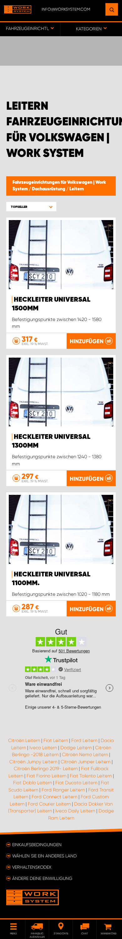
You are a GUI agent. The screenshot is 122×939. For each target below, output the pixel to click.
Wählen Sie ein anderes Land (44, 855)
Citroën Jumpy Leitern (33, 762)
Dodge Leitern (76, 748)
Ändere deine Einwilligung (42, 878)
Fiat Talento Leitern (91, 776)
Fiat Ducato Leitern (76, 783)
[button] (31, 207)
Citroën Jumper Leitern (85, 762)
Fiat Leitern (55, 740)
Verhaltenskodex (31, 867)
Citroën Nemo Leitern (85, 754)
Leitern (76, 189)
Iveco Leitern (43, 748)
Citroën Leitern (24, 740)
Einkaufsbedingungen (37, 844)
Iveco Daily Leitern (75, 811)
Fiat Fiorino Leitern (46, 776)
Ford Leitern (84, 740)
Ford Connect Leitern (54, 797)
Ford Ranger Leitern (63, 790)
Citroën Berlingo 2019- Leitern (46, 768)
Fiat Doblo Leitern (32, 783)
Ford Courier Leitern (49, 804)
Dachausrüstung (49, 189)
